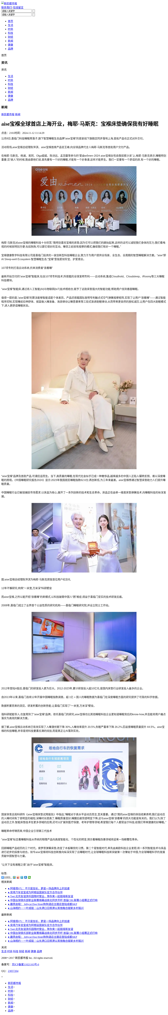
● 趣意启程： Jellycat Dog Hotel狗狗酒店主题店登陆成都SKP (42, 904)
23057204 (13, 971)
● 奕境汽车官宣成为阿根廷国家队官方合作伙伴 (35, 892)
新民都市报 (7, 114)
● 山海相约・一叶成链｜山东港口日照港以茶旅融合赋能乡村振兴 (46, 908)
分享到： (8, 877)
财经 (10, 37)
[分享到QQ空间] (14, 877)
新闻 (10, 40)
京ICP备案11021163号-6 (25, 964)
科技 (10, 33)
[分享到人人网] (25, 877)
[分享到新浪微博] (18, 877)
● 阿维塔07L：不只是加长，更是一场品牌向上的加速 (39, 888)
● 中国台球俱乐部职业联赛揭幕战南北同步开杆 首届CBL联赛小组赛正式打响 (52, 900)
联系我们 (6, 7)
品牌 (10, 48)
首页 (10, 21)
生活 (10, 25)
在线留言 (18, 7)
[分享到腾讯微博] (22, 877)
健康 (10, 44)
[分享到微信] (29, 877)
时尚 (10, 29)
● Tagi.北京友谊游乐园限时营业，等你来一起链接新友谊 (40, 896)
